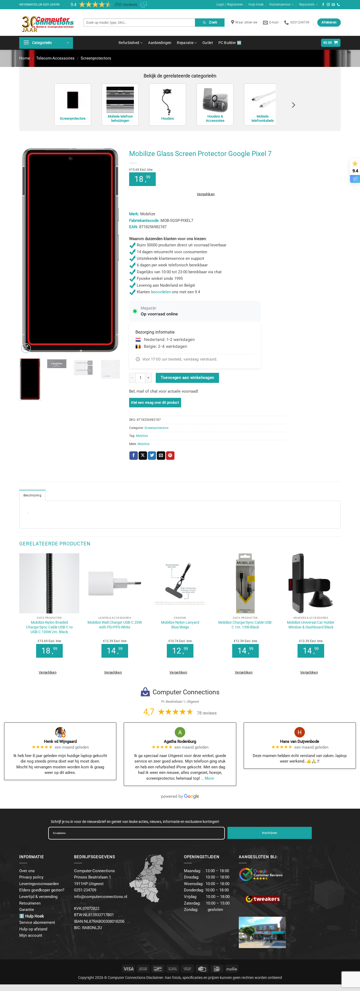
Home (24, 58)
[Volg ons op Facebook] (323, 4)
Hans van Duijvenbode (299, 741)
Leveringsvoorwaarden (39, 883)
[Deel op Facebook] (133, 455)
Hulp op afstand (33, 929)
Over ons (27, 870)
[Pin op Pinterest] (170, 455)
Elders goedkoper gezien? (41, 890)
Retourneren (30, 903)
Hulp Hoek (256, 4)
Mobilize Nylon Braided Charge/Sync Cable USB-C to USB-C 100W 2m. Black (49, 627)
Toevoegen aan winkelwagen (187, 377)
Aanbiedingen (159, 43)
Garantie (26, 909)
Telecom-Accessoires (55, 58)
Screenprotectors (96, 58)
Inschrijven (269, 833)
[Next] (112, 250)
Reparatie (185, 43)
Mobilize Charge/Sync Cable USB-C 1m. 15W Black (245, 624)
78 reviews (207, 713)
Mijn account (30, 935)
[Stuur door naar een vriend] (161, 455)
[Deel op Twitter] (152, 455)
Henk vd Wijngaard (60, 741)
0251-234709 (51, 4)
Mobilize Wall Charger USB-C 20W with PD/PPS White (114, 624)
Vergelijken (206, 194)
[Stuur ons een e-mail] (333, 4)
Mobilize (142, 436)
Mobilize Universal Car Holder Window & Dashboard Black (310, 624)
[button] (46, 43)
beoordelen (161, 292)
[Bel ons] (338, 4)
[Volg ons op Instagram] (328, 4)
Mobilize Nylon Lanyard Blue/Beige (180, 624)
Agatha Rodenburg (180, 741)
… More (207, 778)
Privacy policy (31, 877)
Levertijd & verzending (38, 896)
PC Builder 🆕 (229, 43)
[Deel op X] (143, 455)
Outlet (207, 43)
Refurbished (129, 43)
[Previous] (28, 250)
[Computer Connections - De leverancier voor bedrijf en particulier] (47, 22)
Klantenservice (279, 4)
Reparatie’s (306, 4)
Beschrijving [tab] (32, 495)
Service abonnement (37, 922)
